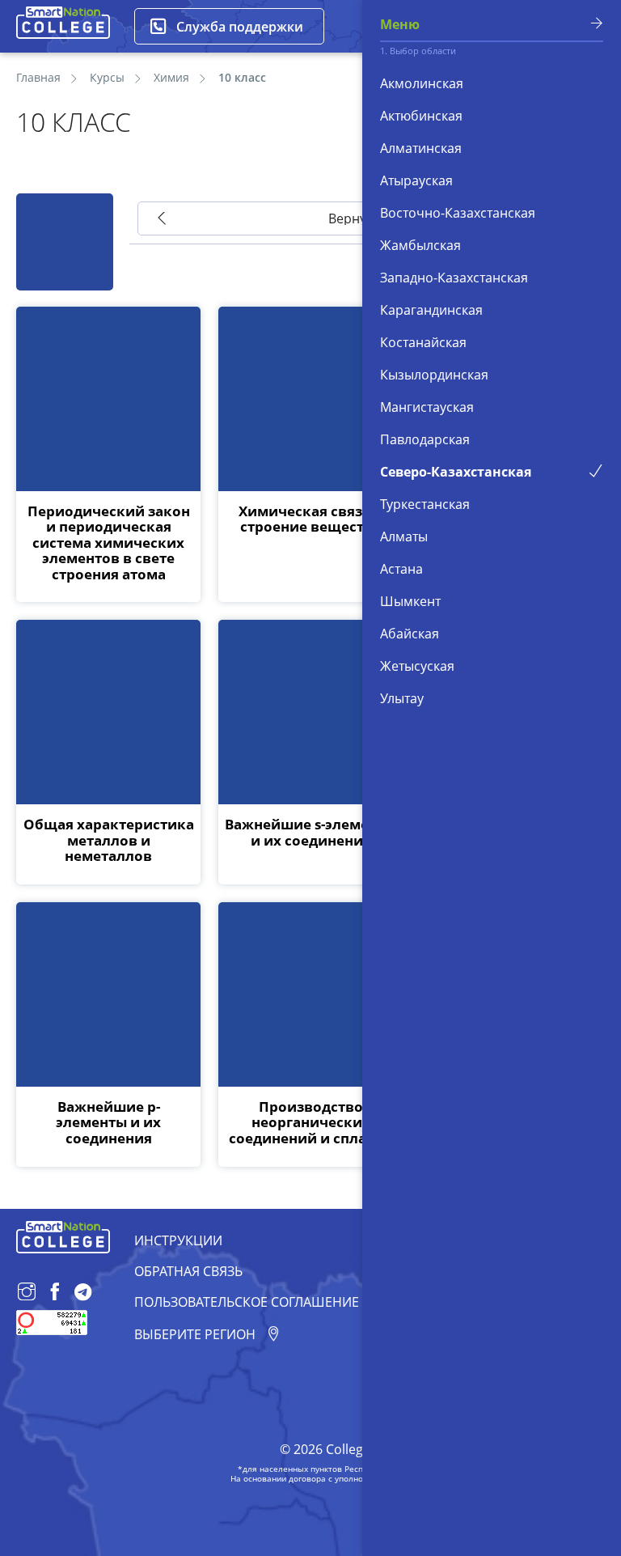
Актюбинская (421, 116)
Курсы (107, 77)
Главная (38, 77)
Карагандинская (431, 310)
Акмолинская (421, 83)
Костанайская (423, 342)
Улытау (402, 698)
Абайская (409, 633)
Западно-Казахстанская (454, 277)
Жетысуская (417, 666)
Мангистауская (427, 407)
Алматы (404, 536)
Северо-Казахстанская (455, 472)
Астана (401, 569)
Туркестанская (425, 504)
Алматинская (421, 148)
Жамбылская (420, 245)
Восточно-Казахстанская (457, 213)
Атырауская (416, 180)
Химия (171, 77)
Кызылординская (434, 375)
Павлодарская (425, 439)
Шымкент (410, 601)
